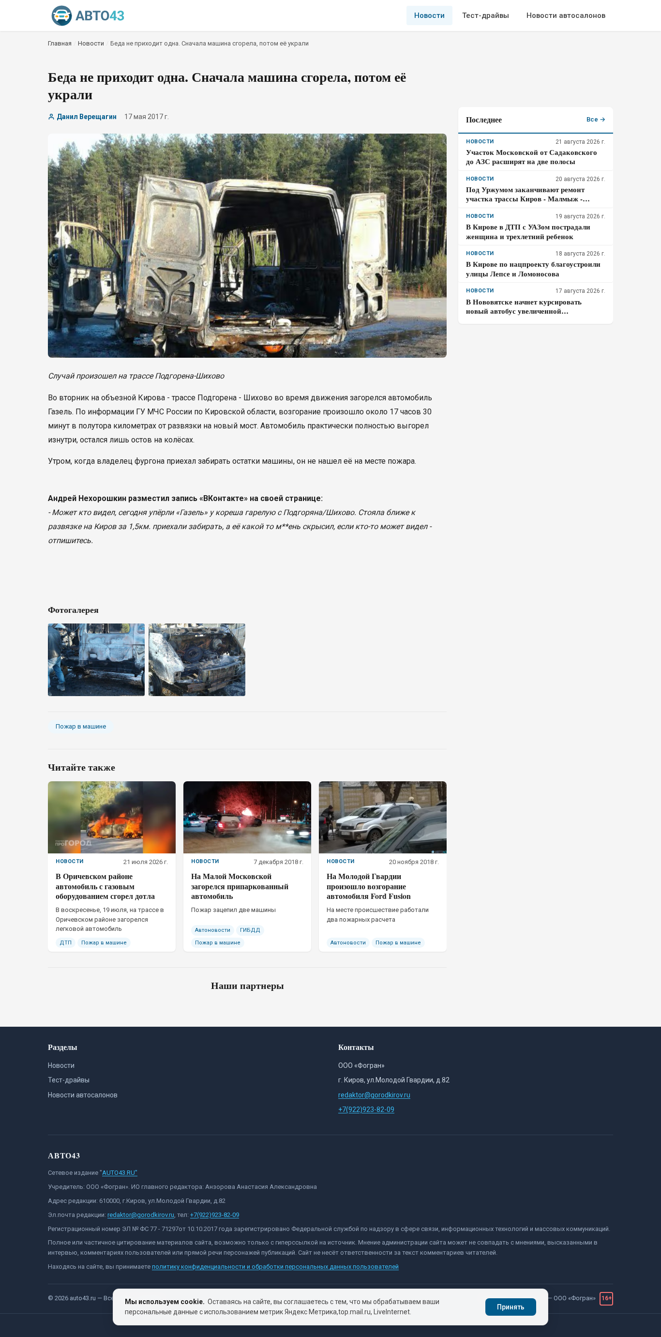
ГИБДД (250, 930)
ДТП (66, 943)
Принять (511, 1307)
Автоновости (212, 930)
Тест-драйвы (485, 15)
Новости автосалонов (565, 15)
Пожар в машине (81, 726)
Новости (429, 15)
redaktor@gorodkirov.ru (374, 1095)
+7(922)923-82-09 (366, 1109)
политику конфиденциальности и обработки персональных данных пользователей (275, 1266)
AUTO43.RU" (119, 1172)
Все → (595, 119)
